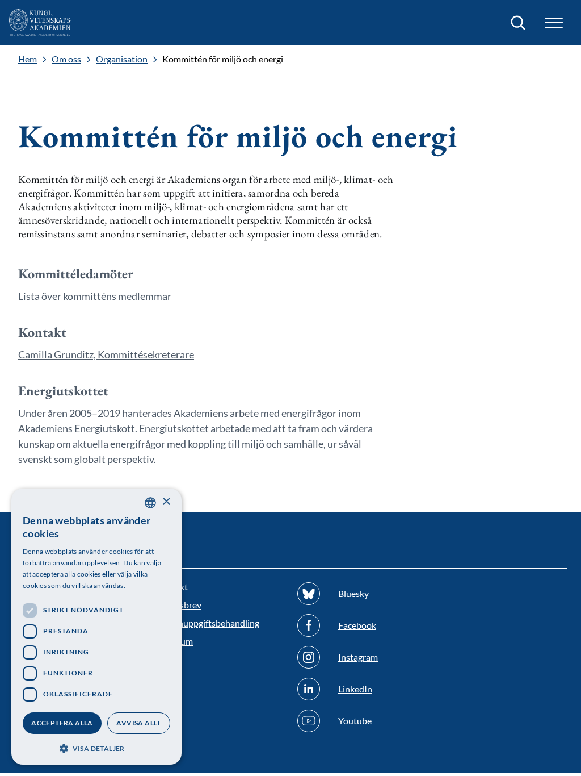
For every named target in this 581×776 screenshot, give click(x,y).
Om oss (66, 59)
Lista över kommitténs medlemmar (94, 296)
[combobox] (150, 502)
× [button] (166, 502)
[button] (96, 747)
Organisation (122, 59)
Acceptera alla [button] (62, 723)
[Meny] (554, 23)
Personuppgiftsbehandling (207, 623)
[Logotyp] (40, 22)
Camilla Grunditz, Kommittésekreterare (106, 354)
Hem (27, 59)
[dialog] (96, 627)
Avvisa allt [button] (138, 723)
